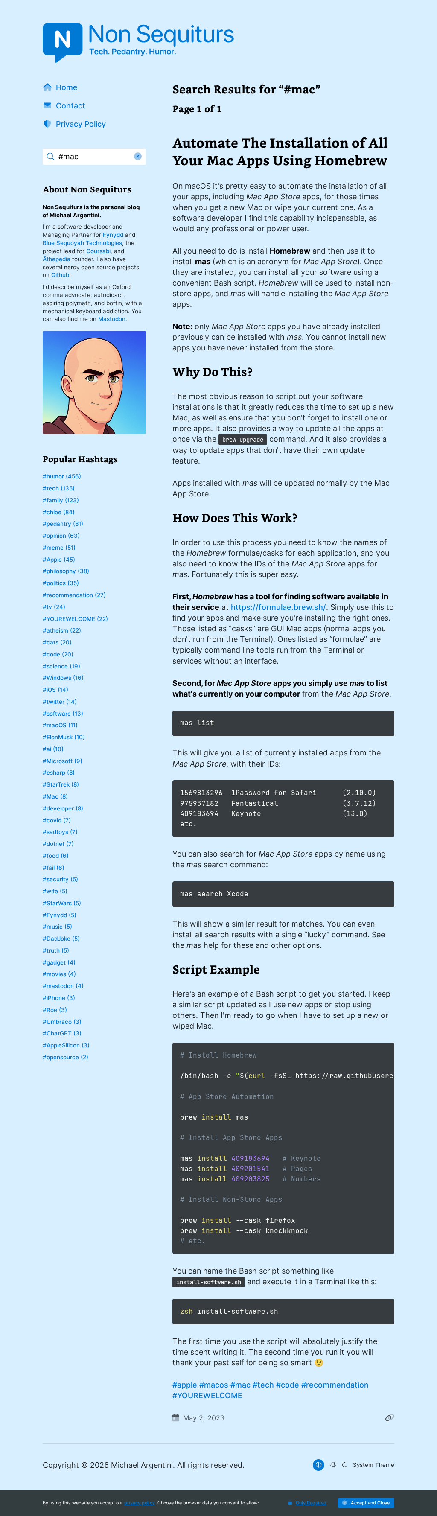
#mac (240, 1384)
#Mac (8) (55, 796)
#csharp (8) (59, 772)
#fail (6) (53, 867)
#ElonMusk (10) (64, 737)
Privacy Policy (81, 124)
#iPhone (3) (59, 997)
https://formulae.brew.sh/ (278, 607)
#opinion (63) (61, 535)
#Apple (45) (59, 559)
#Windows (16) (63, 677)
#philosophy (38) (66, 571)
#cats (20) (57, 642)
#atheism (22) (62, 630)
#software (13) (63, 713)
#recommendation (335, 1384)
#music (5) (57, 926)
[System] (318, 1465)
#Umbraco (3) (62, 1021)
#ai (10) (53, 749)
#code (287, 1384)
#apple (184, 1384)
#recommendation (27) (74, 595)
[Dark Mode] (344, 1465)
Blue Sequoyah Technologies (82, 242)
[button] (366, 1503)
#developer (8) (63, 808)
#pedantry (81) (63, 523)
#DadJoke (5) (61, 938)
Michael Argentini (142, 1465)
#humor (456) (62, 476)
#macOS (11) (60, 725)
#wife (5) (55, 891)
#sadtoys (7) (60, 831)
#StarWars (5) (62, 903)
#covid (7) (57, 820)
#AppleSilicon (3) (66, 1045)
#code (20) (58, 654)
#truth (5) (56, 950)
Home (67, 87)
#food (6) (56, 855)
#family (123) (61, 500)
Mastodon (111, 318)
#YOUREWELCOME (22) (75, 618)
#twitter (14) (60, 701)
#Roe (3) (55, 1009)
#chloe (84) (59, 512)
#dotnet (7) (58, 843)
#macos (213, 1384)
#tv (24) (54, 606)
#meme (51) (59, 547)
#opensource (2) (65, 1057)
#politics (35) (61, 583)
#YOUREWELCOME (207, 1395)
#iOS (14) (55, 689)
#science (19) (61, 666)
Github (60, 274)
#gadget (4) (59, 962)
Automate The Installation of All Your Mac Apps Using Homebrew (280, 151)
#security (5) (60, 879)
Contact (70, 105)
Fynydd (113, 234)
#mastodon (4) (63, 985)
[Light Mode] (332, 1465)
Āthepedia (56, 259)
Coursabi (98, 251)
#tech (263, 1384)
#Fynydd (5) (59, 915)
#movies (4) (59, 974)
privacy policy (139, 1503)
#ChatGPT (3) (62, 1033)
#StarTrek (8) (61, 784)
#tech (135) (59, 488)
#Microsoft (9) (62, 761)
